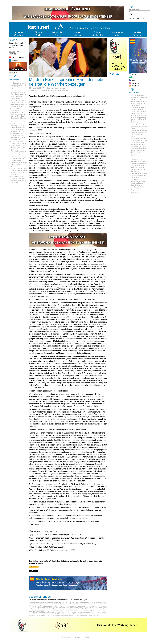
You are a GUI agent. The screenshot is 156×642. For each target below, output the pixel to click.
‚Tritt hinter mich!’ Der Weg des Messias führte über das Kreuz (18, 129)
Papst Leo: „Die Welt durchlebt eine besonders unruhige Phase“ (18, 114)
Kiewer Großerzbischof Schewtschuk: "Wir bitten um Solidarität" (138, 103)
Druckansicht (34, 90)
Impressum (79, 637)
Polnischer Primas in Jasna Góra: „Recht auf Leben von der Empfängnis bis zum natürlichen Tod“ (19, 145)
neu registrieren (138, 18)
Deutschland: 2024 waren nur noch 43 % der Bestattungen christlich (18, 120)
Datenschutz (89, 637)
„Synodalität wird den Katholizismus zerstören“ (138, 191)
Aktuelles (46, 88)
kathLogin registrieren (73, 602)
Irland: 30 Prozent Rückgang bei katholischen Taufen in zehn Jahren (139, 148)
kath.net (71, 637)
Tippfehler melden (61, 90)
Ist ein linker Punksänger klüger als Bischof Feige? (19, 164)
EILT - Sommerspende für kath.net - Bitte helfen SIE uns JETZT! (139, 97)
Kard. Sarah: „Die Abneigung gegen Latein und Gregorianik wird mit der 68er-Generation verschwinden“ (19, 94)
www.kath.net (44, 611)
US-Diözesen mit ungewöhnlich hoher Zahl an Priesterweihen (18, 159)
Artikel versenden (46, 90)
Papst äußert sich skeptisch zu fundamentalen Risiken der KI (19, 153)
